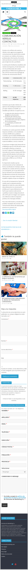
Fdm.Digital (4, 546)
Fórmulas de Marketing (17, 44)
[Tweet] (6, 213)
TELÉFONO (6, 432)
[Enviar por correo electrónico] (13, 213)
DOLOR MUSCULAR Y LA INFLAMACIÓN (11, 4)
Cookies (3, 556)
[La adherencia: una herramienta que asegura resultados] (14, 262)
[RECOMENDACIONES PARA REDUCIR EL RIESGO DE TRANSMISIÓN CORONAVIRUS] (14, 284)
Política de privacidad (6, 554)
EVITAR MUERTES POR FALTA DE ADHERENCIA (11, 228)
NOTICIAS (13, 33)
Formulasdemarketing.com (8, 544)
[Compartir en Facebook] (3, 213)
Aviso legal (4, 551)
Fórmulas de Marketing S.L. (8, 523)
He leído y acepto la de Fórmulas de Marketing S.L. (15, 497)
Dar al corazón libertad (9, 220)
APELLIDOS (6, 417)
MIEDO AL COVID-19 (8, 257)
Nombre (4, 341)
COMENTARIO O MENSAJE (10, 476)
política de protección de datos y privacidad (15, 497)
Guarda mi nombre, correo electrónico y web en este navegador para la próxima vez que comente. (14, 370)
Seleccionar (5, 468)
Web (2, 358)
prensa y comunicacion (14, 46)
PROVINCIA (6, 461)
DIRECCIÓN (6, 440)
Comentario (5, 319)
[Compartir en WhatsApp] (8, 213)
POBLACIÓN (6, 455)
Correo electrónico (7, 349)
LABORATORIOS (6, 33)
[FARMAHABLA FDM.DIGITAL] (3, 12)
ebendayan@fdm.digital (9, 209)
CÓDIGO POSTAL (7, 447)
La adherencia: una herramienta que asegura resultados (13, 277)
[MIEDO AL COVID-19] (14, 242)
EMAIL (4, 424)
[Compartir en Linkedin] (11, 213)
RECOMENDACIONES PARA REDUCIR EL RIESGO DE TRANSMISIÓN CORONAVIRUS (13, 299)
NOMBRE (5, 411)
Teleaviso (3, 549)
